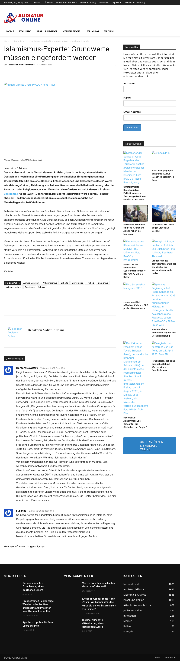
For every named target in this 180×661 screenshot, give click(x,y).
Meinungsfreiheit (13, 287)
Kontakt (37, 2)
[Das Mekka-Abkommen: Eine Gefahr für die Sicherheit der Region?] (135, 378)
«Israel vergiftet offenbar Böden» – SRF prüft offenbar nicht (135, 305)
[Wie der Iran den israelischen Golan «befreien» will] (71, 587)
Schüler (41, 287)
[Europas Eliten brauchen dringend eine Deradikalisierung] (164, 305)
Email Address (132, 111)
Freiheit (90, 282)
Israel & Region (46, 31)
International (72, 31)
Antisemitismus (50, 282)
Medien (109, 31)
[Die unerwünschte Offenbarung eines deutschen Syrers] (12, 587)
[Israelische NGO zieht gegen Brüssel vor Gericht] (164, 213)
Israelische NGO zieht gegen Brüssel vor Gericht (163, 227)
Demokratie (77, 282)
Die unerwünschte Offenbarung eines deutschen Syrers (33, 586)
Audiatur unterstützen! (66, 2)
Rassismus (29, 287)
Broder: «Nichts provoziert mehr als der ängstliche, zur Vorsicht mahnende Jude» (164, 267)
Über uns (48, 2)
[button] (172, 31)
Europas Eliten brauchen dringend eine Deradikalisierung (164, 332)
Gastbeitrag (11, 193)
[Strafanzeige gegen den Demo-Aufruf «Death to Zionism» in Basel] (164, 159)
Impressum (117, 2)
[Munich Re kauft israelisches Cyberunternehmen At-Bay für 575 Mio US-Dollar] (135, 251)
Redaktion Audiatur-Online (21, 64)
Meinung (93, 31)
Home (10, 31)
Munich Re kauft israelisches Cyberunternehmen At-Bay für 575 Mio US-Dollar (135, 270)
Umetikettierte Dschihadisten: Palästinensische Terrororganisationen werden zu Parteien (134, 193)
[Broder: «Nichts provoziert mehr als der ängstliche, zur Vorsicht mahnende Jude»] (164, 249)
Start (6, 40)
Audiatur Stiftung (88, 2)
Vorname (128, 83)
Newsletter (104, 2)
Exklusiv (25, 31)
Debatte (64, 282)
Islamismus (103, 282)
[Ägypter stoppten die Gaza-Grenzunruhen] (12, 626)
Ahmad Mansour (31, 282)
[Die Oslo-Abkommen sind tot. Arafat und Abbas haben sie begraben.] (135, 213)
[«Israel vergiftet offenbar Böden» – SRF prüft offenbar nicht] (135, 291)
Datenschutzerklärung (135, 2)
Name (127, 97)
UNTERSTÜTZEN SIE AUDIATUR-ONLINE (151, 446)
